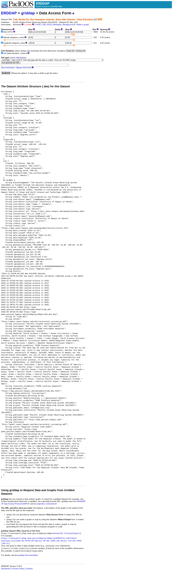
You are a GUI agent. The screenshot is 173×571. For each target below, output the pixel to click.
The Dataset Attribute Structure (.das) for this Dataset (35, 86)
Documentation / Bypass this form (16, 68)
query (77, 533)
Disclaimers (6, 569)
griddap (28, 13)
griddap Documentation (28, 555)
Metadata (57, 25)
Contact (29, 569)
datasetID (58, 533)
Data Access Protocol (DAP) (16, 504)
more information (18, 58)
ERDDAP (9, 13)
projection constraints (45, 504)
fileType (68, 533)
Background (68, 25)
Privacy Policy (18, 569)
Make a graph (83, 25)
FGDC (38, 25)
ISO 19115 (47, 25)
